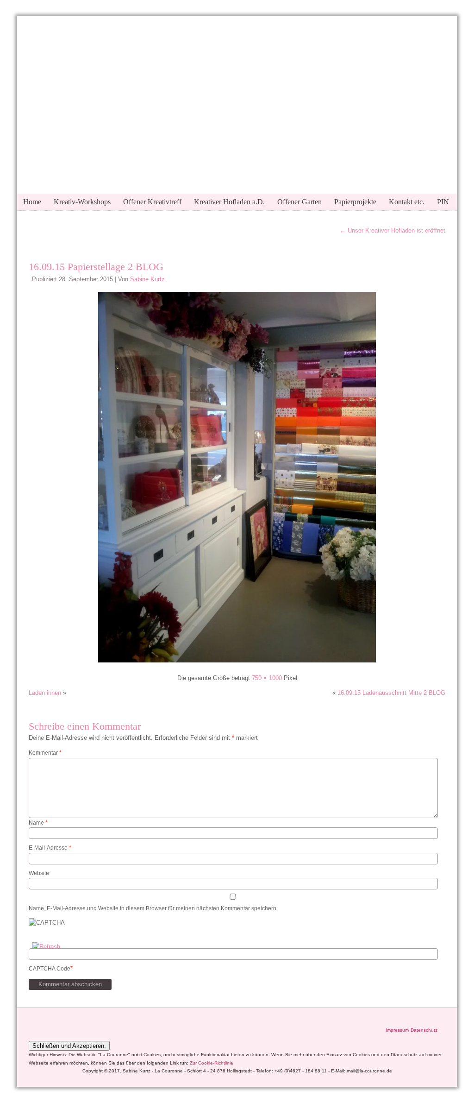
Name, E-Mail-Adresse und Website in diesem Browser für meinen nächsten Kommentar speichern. (153, 908)
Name (38, 822)
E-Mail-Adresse (50, 848)
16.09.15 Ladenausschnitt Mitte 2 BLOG (391, 692)
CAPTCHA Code (49, 968)
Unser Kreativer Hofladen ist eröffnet (392, 230)
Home (32, 202)
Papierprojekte (355, 202)
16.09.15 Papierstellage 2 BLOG (96, 266)
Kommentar (45, 753)
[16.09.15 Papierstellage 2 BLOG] (237, 663)
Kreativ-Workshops (82, 202)
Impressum (397, 1030)
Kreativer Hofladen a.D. (229, 202)
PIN (443, 202)
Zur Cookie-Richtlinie (211, 1062)
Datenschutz (424, 1030)
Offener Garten (299, 202)
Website (39, 873)
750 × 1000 (267, 677)
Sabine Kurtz (147, 279)
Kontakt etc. (406, 202)
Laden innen (45, 692)
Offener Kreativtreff (152, 202)
